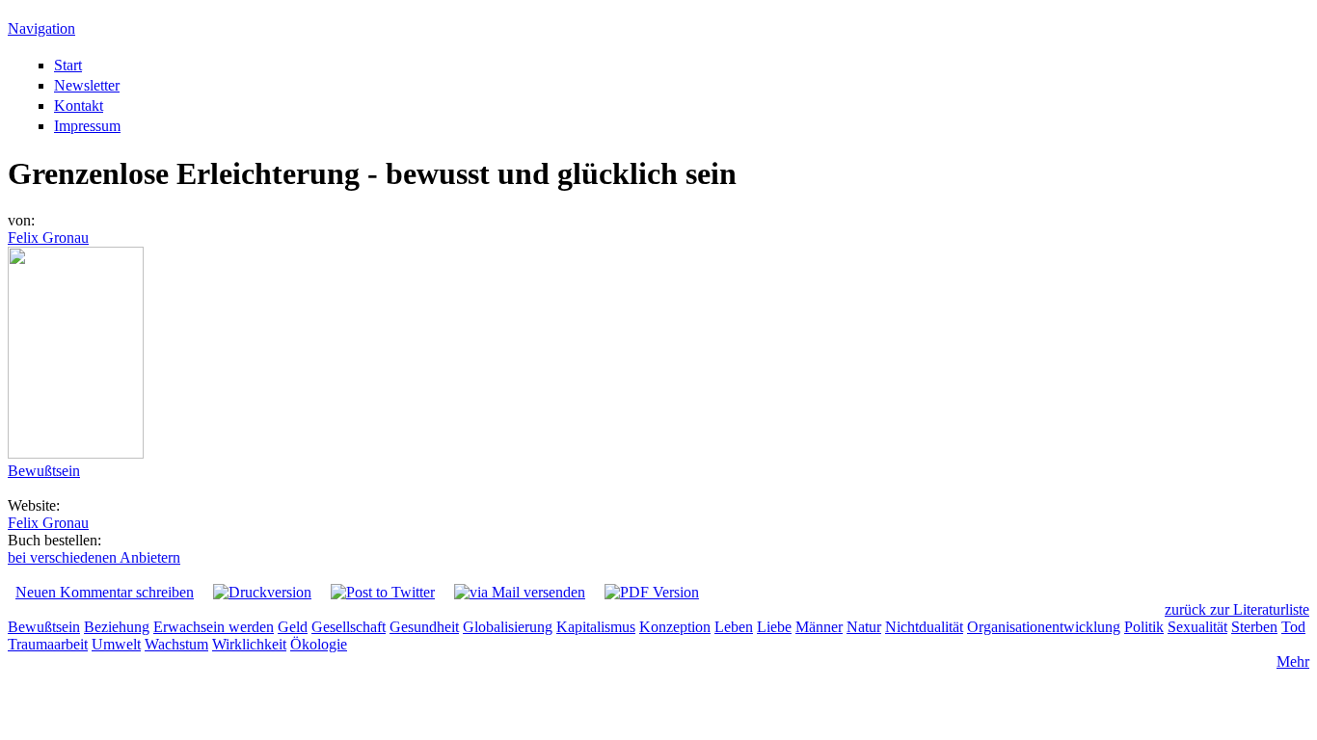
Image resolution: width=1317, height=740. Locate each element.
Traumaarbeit (48, 644)
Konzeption (675, 627)
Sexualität (1197, 627)
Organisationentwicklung (1043, 627)
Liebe (774, 627)
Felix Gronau (48, 237)
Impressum (87, 126)
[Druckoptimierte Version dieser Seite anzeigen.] (262, 592)
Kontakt (78, 105)
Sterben (1254, 627)
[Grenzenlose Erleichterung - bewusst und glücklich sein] (76, 453)
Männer (819, 627)
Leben (733, 627)
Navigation (41, 28)
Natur (864, 627)
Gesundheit (424, 627)
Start (68, 65)
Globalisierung (507, 627)
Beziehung (116, 627)
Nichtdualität (924, 627)
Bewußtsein (44, 470)
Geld (293, 627)
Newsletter (87, 85)
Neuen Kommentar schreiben (104, 592)
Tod (1293, 627)
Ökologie (318, 644)
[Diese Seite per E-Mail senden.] (519, 592)
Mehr (1293, 661)
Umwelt (116, 644)
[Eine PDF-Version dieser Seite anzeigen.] (652, 592)
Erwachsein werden (213, 627)
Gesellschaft (348, 627)
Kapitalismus (595, 627)
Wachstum (176, 644)
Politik (1144, 627)
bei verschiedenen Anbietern (94, 557)
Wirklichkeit (249, 644)
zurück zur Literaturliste (1237, 609)
